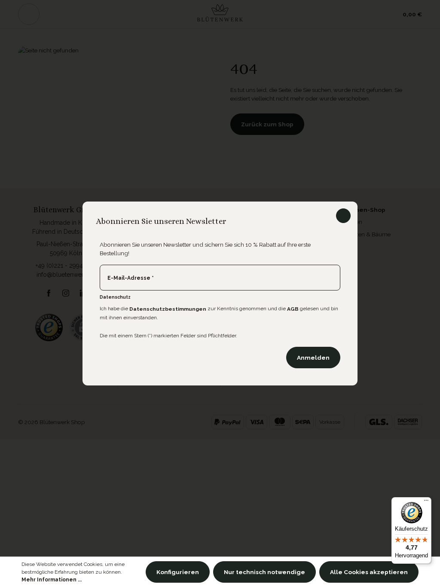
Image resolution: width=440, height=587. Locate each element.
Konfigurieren (177, 572)
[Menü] (426, 502)
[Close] (343, 215)
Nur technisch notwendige (264, 572)
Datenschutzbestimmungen (167, 309)
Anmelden (313, 357)
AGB (293, 309)
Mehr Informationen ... (51, 580)
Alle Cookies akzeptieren (369, 572)
